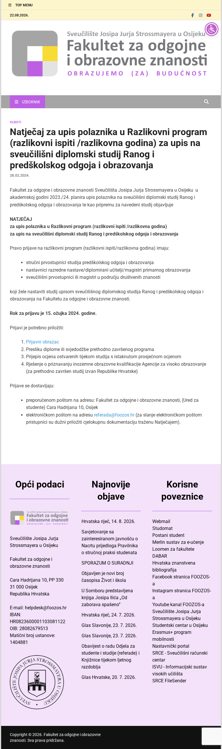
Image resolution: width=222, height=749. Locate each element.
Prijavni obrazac (42, 342)
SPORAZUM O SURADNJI (107, 563)
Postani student (168, 535)
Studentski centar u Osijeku (180, 625)
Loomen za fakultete (173, 549)
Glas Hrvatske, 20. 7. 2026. (109, 677)
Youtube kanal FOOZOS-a (178, 604)
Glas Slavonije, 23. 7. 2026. (109, 625)
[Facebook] (192, 15)
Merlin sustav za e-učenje (178, 542)
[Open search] (206, 102)
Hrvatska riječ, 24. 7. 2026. (108, 615)
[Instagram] (200, 15)
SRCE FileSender (169, 680)
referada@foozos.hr (115, 415)
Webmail (161, 521)
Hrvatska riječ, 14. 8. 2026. (108, 521)
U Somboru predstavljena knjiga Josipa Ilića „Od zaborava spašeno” (107, 597)
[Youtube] (208, 15)
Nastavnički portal (170, 646)
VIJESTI (15, 122)
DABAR (159, 556)
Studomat (162, 528)
